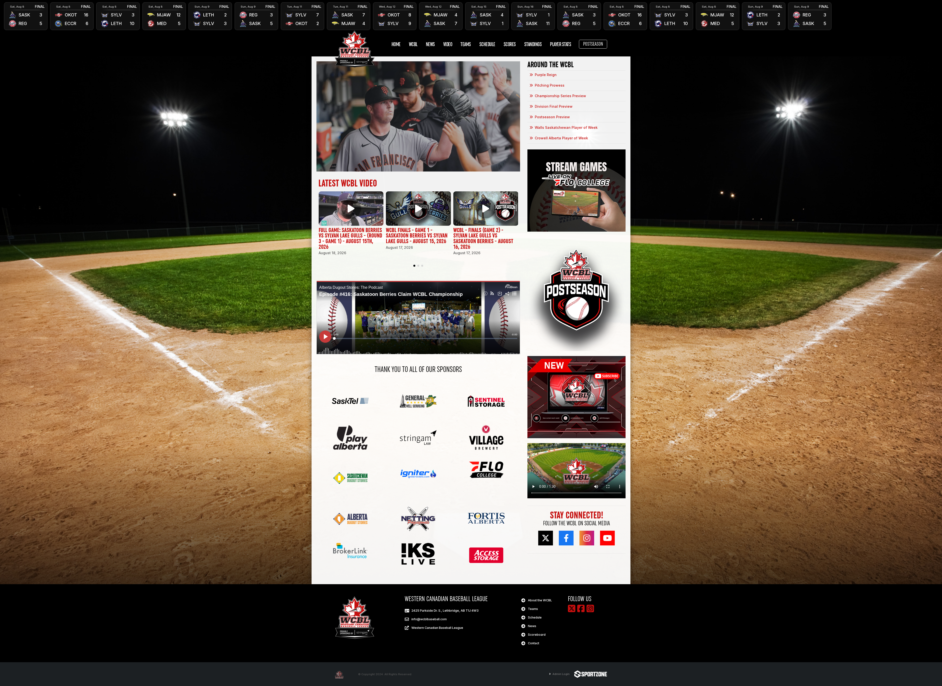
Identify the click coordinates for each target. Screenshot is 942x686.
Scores (510, 44)
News (430, 44)
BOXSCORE (26, 11)
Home (396, 44)
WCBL (413, 44)
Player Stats (560, 44)
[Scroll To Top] (933, 680)
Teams (465, 44)
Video (447, 44)
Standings (533, 44)
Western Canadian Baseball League (437, 628)
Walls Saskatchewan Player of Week (566, 127)
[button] (414, 266)
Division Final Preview (554, 106)
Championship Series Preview (560, 96)
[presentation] (10, 16)
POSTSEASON (593, 44)
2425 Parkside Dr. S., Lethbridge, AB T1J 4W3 (445, 610)
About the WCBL (540, 600)
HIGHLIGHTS (26, 21)
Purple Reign (546, 75)
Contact (533, 643)
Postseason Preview (552, 117)
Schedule (487, 44)
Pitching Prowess (549, 85)
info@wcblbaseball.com (429, 619)
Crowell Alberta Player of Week (561, 138)
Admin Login (561, 674)
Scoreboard (537, 634)
